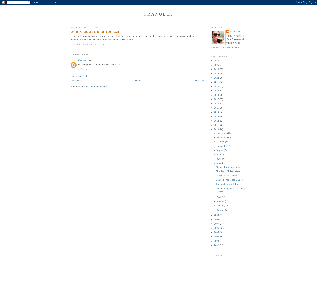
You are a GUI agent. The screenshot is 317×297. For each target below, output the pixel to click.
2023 (216, 73)
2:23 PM (83, 69)
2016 (216, 103)
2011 (216, 125)
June (219, 159)
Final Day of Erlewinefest (228, 171)
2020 (216, 86)
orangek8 (158, 14)
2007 (216, 224)
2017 (216, 99)
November (222, 137)
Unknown (82, 60)
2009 (216, 215)
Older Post (199, 80)
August (220, 150)
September (222, 146)
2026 (216, 60)
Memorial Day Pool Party (228, 167)
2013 (216, 116)
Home (138, 80)
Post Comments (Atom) (95, 86)
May (219, 163)
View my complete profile (225, 47)
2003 (216, 241)
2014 (216, 112)
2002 (216, 245)
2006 (216, 228)
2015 (216, 108)
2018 (216, 95)
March (220, 201)
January (221, 210)
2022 (216, 78)
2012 (216, 121)
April (219, 197)
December (222, 133)
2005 (216, 232)
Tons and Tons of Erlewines (229, 184)
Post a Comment (79, 76)
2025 (216, 65)
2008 (216, 219)
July (219, 154)
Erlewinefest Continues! (227, 175)
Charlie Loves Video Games (229, 180)
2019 (216, 90)
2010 (216, 129)
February (221, 205)
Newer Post (76, 80)
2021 (216, 82)
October (221, 141)
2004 (216, 236)
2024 (216, 69)
